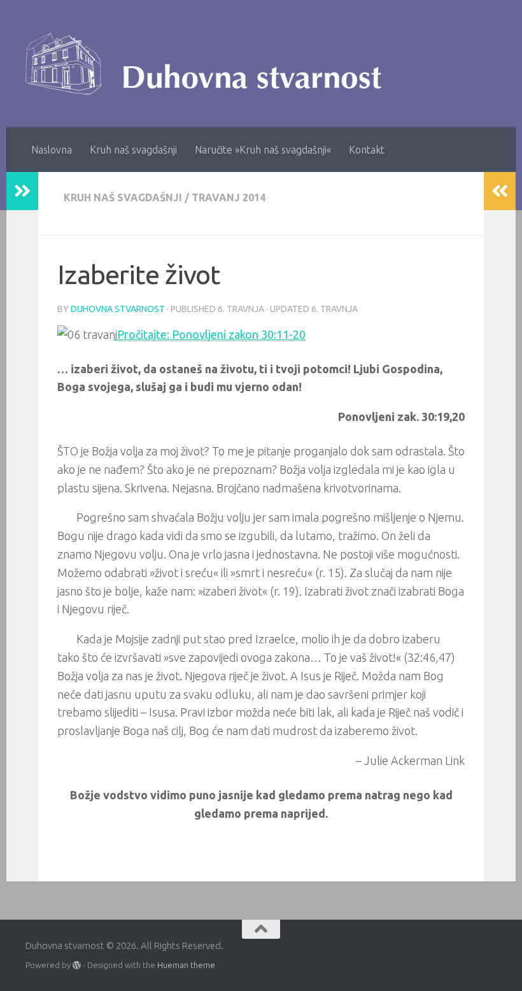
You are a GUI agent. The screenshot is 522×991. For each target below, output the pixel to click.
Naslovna (51, 149)
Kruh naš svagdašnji (133, 149)
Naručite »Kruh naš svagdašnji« (263, 149)
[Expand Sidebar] (22, 191)
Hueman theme (186, 964)
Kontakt (366, 149)
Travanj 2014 (228, 197)
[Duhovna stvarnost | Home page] (209, 63)
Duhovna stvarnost (118, 309)
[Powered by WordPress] (77, 965)
